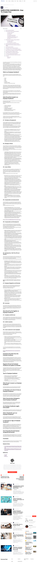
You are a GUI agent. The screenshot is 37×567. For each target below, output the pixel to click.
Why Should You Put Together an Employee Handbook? (13, 39)
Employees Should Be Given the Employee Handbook (12, 43)
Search (34, 516)
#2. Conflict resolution (9, 41)
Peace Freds (12, 463)
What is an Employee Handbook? (10, 30)
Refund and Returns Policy (26, 559)
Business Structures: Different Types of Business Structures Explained (29, 538)
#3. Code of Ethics (9, 34)
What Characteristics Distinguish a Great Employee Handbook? (14, 50)
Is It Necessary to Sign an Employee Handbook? (12, 53)
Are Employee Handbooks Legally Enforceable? (12, 51)
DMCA (12, 561)
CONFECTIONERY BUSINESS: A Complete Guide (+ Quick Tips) (28, 553)
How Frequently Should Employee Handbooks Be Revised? (13, 54)
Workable (5, 454)
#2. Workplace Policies (9, 33)
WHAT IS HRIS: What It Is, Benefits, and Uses (18, 525)
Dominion (15, 538)
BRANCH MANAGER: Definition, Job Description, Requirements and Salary (18, 512)
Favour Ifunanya (31, 520)
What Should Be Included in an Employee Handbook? (12, 31)
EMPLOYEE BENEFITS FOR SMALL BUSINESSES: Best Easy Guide (12, 448)
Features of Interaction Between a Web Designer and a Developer (18, 499)
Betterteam (6, 456)
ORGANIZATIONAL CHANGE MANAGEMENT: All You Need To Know (18, 487)
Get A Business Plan (20, 561)
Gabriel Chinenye (16, 514)
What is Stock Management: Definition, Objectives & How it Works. (18, 536)
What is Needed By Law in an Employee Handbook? (12, 52)
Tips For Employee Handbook (9, 46)
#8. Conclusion (9, 38)
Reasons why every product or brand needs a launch (29, 534)
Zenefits (5, 455)
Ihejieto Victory (31, 525)
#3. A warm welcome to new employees (11, 42)
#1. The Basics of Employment (10, 32)
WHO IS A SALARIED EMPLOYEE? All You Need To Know (13, 219)
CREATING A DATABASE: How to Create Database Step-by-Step (17, 548)
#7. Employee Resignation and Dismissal (11, 37)
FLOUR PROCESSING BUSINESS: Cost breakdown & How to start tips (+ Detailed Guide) (28, 548)
